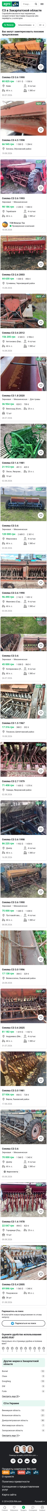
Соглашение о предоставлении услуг (20, 1488)
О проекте (8, 1476)
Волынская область (23, 1415)
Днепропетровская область (23, 1420)
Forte (23, 1391)
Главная (5, 1510)
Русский (39, 1501)
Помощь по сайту (23, 1455)
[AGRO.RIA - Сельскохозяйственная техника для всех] (11, 4)
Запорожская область (23, 1430)
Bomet (23, 1371)
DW (23, 1386)
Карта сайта (9, 1494)
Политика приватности (16, 1481)
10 (44, 1351)
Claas (23, 1376)
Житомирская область (23, 1425)
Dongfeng (23, 1381)
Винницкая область (23, 1410)
